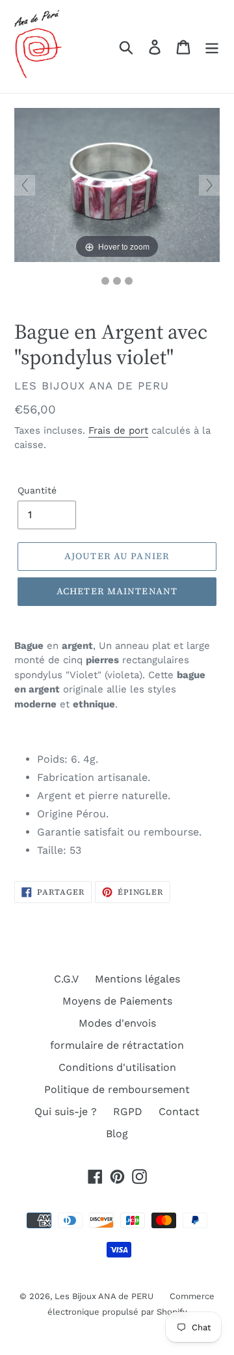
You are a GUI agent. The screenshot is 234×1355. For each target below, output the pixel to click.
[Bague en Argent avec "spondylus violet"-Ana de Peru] (117, 281)
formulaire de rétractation (117, 1045)
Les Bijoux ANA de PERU (104, 1296)
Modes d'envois (117, 1023)
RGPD (127, 1111)
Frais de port (118, 430)
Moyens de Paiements (117, 1001)
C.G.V (66, 979)
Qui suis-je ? (65, 1111)
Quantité (37, 490)
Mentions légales (137, 979)
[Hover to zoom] (117, 184)
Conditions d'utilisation (117, 1067)
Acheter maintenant (117, 591)
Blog (117, 1133)
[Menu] (212, 46)
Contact (179, 1111)
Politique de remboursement (117, 1089)
